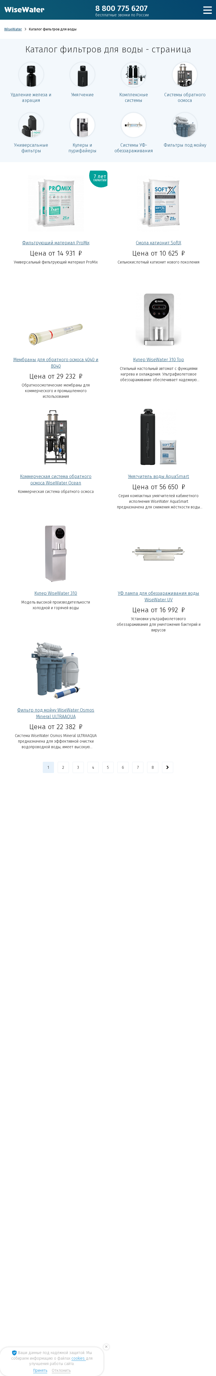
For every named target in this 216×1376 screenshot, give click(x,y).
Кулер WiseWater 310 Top (158, 359)
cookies (78, 1358)
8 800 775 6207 (122, 10)
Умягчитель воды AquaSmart (158, 476)
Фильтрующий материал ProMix (55, 242)
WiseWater (13, 29)
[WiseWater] (24, 9)
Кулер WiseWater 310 (55, 593)
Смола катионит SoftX (158, 242)
